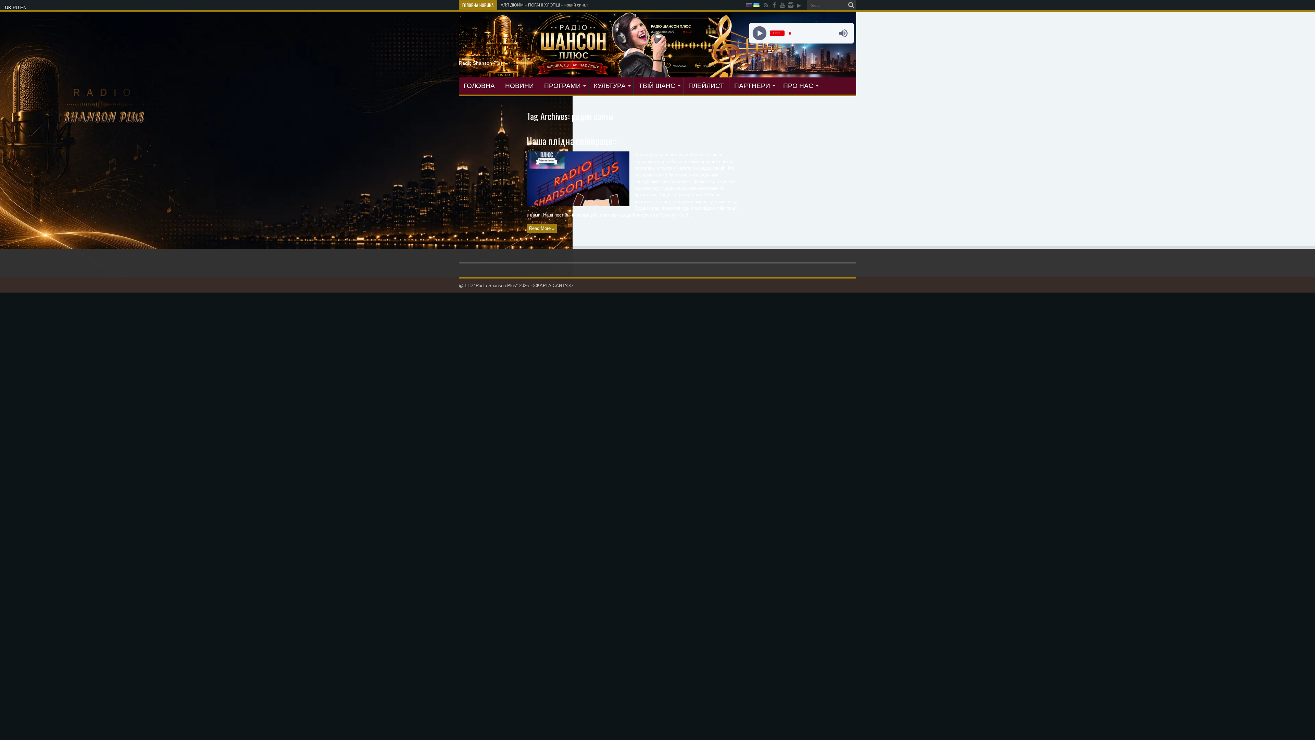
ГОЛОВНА (479, 85)
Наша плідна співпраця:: (572, 141)
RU (16, 7)
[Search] (851, 5)
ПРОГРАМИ (562, 85)
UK (8, 7)
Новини (519, 85)
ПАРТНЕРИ (752, 85)
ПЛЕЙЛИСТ (706, 85)
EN (23, 7)
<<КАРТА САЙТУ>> (552, 285)
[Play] (759, 33)
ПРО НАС (798, 85)
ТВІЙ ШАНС (657, 85)
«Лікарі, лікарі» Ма (519, 5)
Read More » (541, 228)
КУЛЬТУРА (610, 85)
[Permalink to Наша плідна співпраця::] (578, 204)
